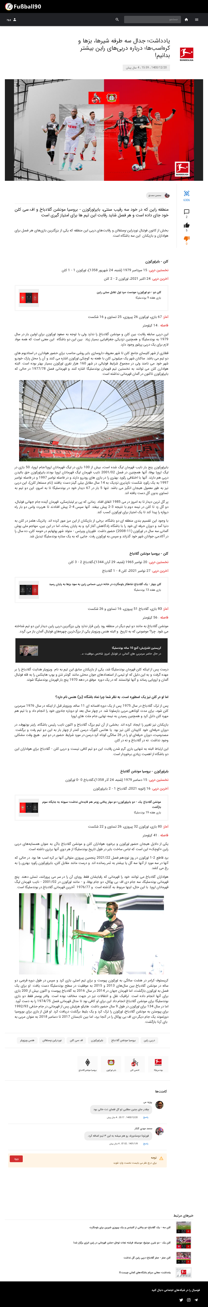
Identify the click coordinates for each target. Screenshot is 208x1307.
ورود (8, 20)
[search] (117, 19)
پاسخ (145, 1117)
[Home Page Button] (186, 19)
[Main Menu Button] (196, 19)
